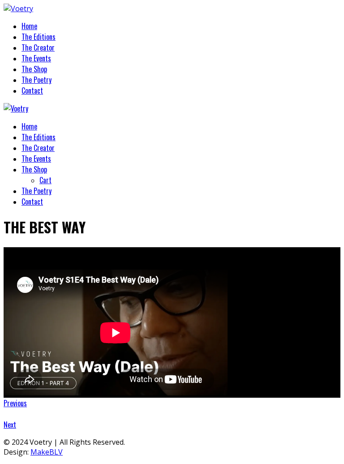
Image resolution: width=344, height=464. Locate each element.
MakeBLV (46, 452)
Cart (45, 180)
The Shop (34, 69)
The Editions (39, 36)
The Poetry (37, 79)
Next (10, 424)
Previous (15, 403)
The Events (36, 58)
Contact (32, 90)
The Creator (38, 47)
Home (29, 26)
